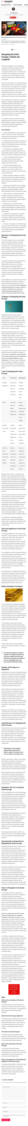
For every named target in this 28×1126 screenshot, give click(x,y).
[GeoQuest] (13, 9)
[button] (2, 1)
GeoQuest (8, 1)
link (10, 981)
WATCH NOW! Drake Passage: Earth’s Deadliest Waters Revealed (14, 989)
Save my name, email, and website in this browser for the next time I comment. (14, 1116)
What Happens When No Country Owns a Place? (13, 37)
